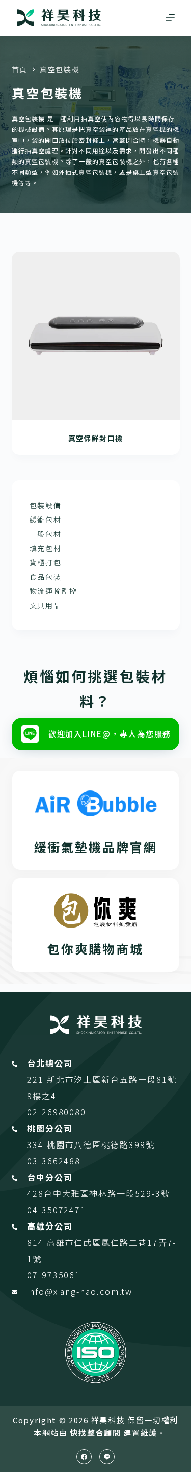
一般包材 (46, 534)
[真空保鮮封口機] (96, 336)
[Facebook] (84, 1456)
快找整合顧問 (95, 1432)
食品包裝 (46, 576)
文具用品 (46, 605)
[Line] (107, 1456)
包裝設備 (46, 505)
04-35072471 (56, 1210)
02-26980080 (56, 1112)
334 (37, 1144)
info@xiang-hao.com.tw (79, 1291)
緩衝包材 (46, 519)
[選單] (170, 17)
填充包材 (46, 548)
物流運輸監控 (53, 591)
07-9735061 (53, 1275)
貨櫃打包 (46, 562)
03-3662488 (53, 1161)
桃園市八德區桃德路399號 (101, 1144)
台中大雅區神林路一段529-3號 (107, 1193)
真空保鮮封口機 (95, 438)
